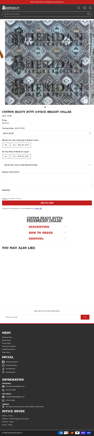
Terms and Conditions (9, 346)
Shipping (4, 198)
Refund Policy (6, 340)
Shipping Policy (7, 337)
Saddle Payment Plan (8, 349)
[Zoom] (85, 101)
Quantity (6, 190)
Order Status (6, 352)
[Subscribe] (85, 317)
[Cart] (84, 8)
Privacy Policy (6, 343)
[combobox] (47, 14)
